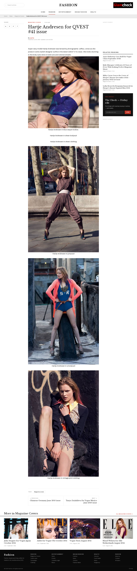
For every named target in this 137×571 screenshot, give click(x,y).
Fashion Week (77, 562)
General (96, 556)
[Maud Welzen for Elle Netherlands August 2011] (118, 528)
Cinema (75, 560)
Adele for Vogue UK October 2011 (52, 541)
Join (127, 112)
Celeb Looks (33, 558)
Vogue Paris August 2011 (80, 541)
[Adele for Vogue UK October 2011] (52, 528)
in (5, 26)
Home (43, 12)
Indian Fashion (81, 12)
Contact (117, 558)
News (11, 16)
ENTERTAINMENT (65, 12)
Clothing (32, 562)
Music (53, 562)
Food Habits (97, 558)
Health (93, 12)
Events (53, 558)
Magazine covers (39, 492)
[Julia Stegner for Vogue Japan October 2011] (19, 528)
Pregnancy (97, 562)
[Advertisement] (118, 35)
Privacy (131, 568)
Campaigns (33, 560)
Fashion (68, 5)
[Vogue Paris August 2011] (85, 528)
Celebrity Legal (56, 560)
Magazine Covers (19, 16)
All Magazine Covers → (124, 514)
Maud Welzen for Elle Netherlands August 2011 (114, 542)
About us (117, 556)
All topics (117, 560)
